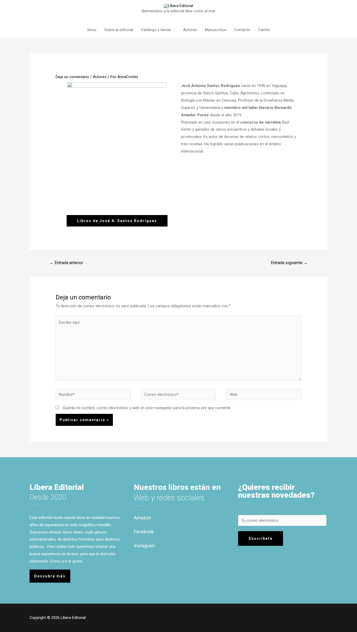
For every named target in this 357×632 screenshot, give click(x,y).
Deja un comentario (72, 76)
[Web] (263, 395)
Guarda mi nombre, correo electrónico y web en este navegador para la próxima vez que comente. (147, 407)
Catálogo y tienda (156, 29)
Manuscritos (215, 29)
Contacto (242, 29)
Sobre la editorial (118, 29)
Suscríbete (261, 538)
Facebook (144, 531)
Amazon (142, 517)
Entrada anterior (66, 262)
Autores (190, 29)
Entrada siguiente (289, 262)
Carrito (264, 29)
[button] (117, 221)
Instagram (144, 545)
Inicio (91, 29)
